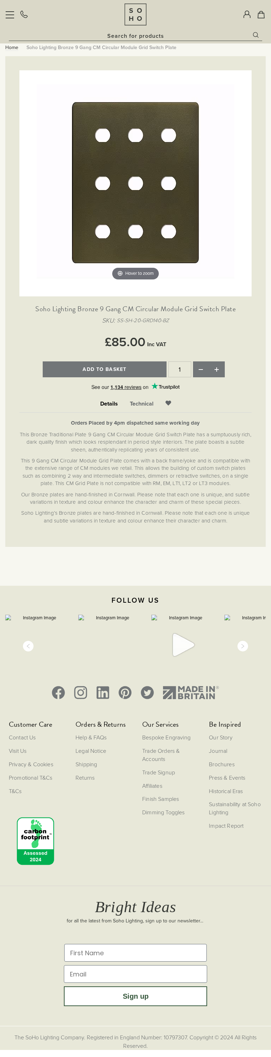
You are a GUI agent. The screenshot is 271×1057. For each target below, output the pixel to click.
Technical (141, 404)
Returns (85, 777)
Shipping (86, 764)
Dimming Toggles (163, 812)
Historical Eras (226, 791)
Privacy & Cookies (31, 764)
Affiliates (152, 786)
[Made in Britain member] (191, 692)
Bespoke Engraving (166, 737)
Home (11, 47)
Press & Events (227, 777)
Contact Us (22, 737)
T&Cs (15, 791)
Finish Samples (160, 799)
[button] (28, 646)
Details (109, 404)
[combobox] (135, 35)
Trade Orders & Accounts (161, 755)
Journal (218, 751)
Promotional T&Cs (31, 777)
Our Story (220, 737)
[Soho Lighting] (135, 14)
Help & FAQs (91, 737)
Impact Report (226, 825)
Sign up (136, 996)
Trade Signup (158, 772)
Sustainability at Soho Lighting (235, 808)
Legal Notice (91, 751)
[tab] (109, 404)
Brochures (221, 764)
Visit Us (17, 751)
